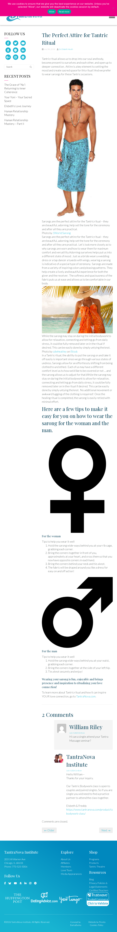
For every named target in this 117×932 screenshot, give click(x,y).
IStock (74, 351)
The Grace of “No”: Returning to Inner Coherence (15, 88)
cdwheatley (60, 351)
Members (66, 866)
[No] (113, 8)
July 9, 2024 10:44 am (77, 733)
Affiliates (65, 862)
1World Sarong (62, 233)
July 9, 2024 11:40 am (74, 771)
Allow (51, 11)
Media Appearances (71, 873)
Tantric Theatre (97, 866)
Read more (64, 11)
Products (94, 862)
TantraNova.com (86, 696)
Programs (94, 859)
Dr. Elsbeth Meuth (66, 49)
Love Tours (66, 870)
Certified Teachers (98, 890)
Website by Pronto (97, 922)
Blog (91, 879)
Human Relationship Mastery (16, 113)
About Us (65, 859)
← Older (49, 830)
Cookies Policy (96, 925)
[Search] (31, 67)
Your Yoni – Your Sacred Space (18, 99)
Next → (105, 830)
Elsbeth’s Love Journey (17, 106)
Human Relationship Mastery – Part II (16, 121)
